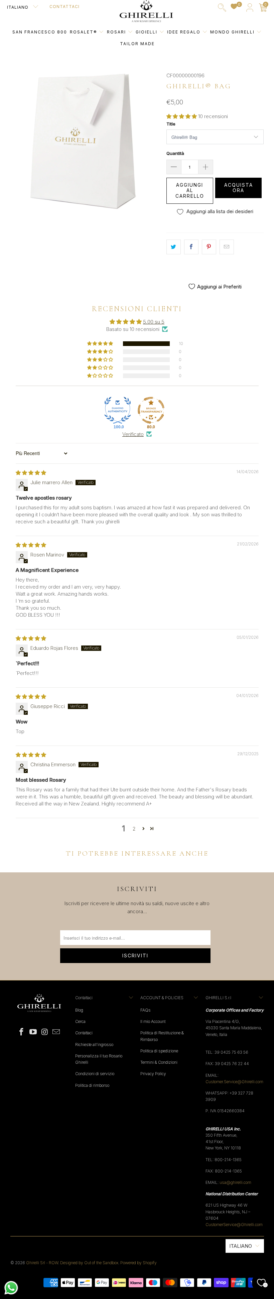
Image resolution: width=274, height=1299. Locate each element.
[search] (222, 9)
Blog (79, 1010)
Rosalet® (83, 31)
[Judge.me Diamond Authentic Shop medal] (117, 410)
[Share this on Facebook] (191, 247)
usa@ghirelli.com (235, 1182)
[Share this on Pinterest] (209, 247)
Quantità (175, 153)
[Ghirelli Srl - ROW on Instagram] (45, 1032)
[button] (181, 116)
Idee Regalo (184, 31)
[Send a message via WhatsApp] (11, 1288)
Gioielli (146, 31)
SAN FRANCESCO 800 (39, 31)
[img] (31, 472)
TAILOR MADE (137, 43)
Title (170, 123)
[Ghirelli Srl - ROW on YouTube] (33, 1032)
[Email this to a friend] (227, 247)
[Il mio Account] (250, 9)
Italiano (18, 7)
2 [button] (134, 829)
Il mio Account (152, 1021)
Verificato (133, 434)
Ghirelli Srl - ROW (42, 1262)
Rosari (117, 31)
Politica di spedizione (159, 1050)
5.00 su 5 (153, 322)
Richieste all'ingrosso (94, 1044)
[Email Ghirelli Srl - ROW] (56, 1032)
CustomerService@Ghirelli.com (234, 1224)
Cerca (80, 1021)
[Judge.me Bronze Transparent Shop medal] (151, 410)
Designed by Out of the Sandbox (89, 1262)
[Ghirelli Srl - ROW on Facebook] (22, 1032)
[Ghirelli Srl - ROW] (146, 11)
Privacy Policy (153, 1073)
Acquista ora (238, 187)
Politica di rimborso (92, 1085)
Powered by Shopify (138, 1262)
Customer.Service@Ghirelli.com (234, 1081)
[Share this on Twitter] (173, 247)
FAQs (145, 1010)
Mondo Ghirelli (233, 31)
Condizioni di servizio (94, 1073)
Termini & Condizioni (158, 1062)
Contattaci (64, 6)
